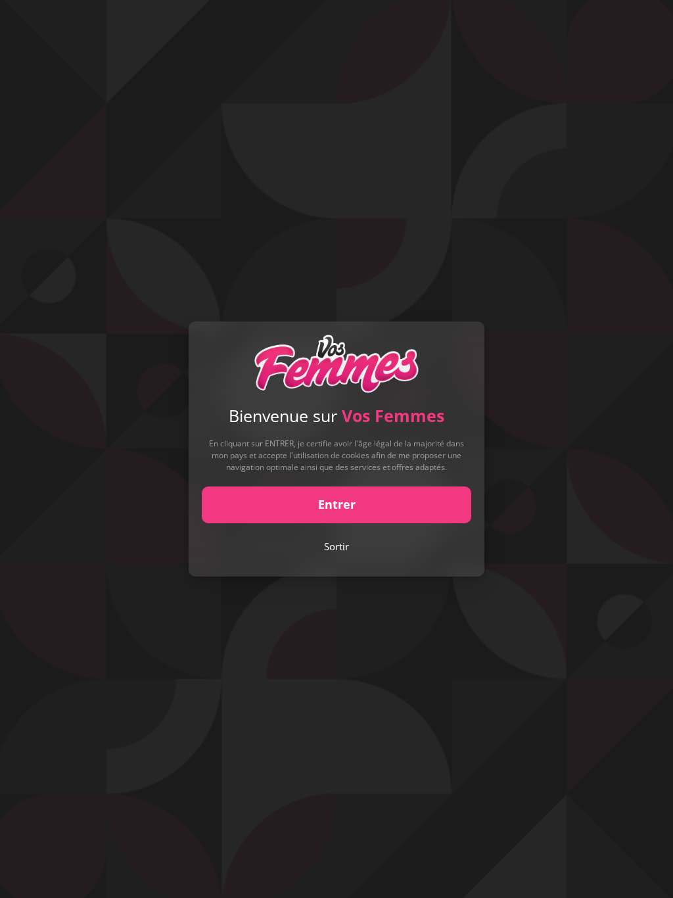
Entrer (337, 504)
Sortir (336, 546)
